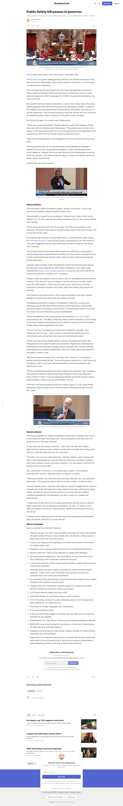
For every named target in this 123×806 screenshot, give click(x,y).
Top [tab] (29, 715)
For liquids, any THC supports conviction (45, 720)
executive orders (82, 316)
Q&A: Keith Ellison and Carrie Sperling (44, 749)
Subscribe (107, 3)
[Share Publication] (99, 3)
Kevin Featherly (36, 19)
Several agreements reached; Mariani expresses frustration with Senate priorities (50, 737)
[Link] (23, 204)
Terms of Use (70, 781)
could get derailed (37, 241)
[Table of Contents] (2, 403)
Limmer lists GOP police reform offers (44, 734)
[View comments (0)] (33, 26)
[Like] (28, 26)
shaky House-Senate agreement (52, 271)
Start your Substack (56, 797)
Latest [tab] (34, 715)
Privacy (61, 792)
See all (30, 763)
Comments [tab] (31, 691)
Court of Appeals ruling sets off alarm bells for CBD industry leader (49, 723)
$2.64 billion (35, 79)
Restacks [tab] (39, 691)
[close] (79, 754)
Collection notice (75, 792)
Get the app (71, 797)
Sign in (117, 3)
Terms (66, 792)
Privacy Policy (76, 783)
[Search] (95, 3)
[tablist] (35, 691)
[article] (61, 724)
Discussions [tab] (41, 715)
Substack (52, 802)
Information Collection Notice (60, 783)
